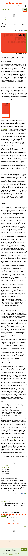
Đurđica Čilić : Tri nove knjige (10, 512)
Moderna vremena (14, 3)
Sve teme (5, 9)
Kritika (2, 17)
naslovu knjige (12, 439)
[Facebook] (22, 30)
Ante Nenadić (10, 17)
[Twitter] (24, 30)
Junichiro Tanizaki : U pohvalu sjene (12, 518)
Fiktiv (23, 547)
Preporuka (3, 501)
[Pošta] (26, 30)
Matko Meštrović (5, 19)
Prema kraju (5, 115)
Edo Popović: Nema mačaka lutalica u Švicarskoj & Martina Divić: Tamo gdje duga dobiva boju (13, 505)
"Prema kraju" (4, 129)
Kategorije (24, 9)
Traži (25, 527)
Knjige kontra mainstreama (16, 19)
